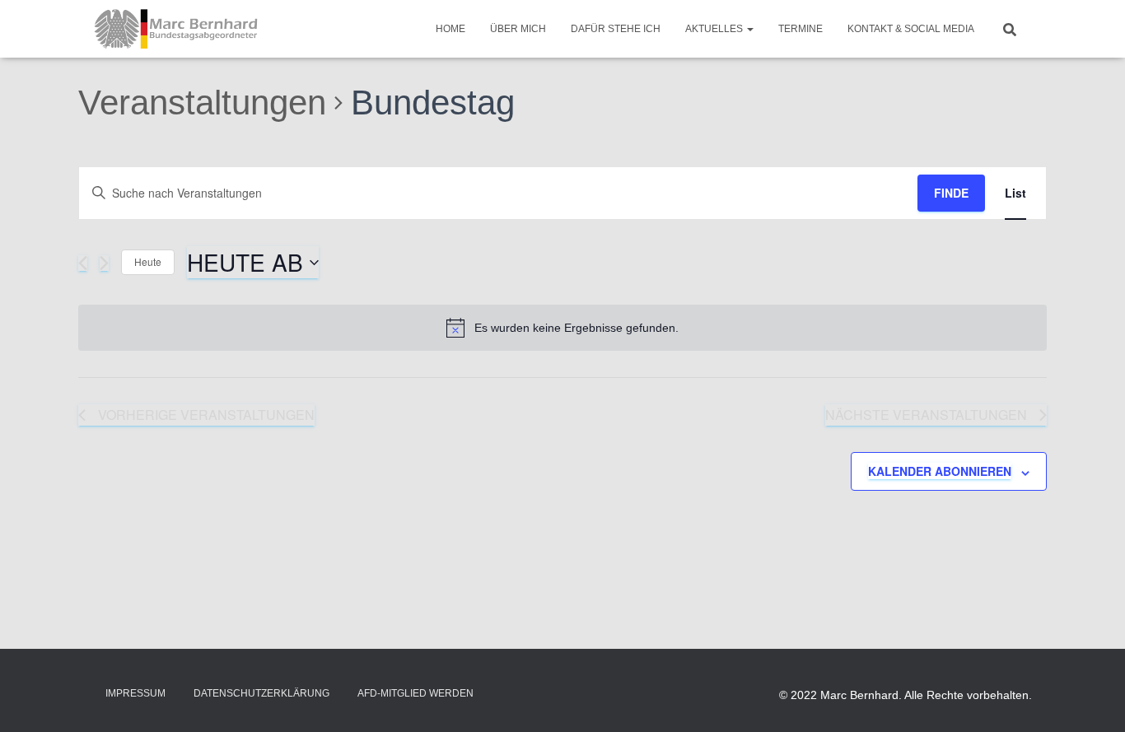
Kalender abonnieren (939, 471)
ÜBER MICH (518, 29)
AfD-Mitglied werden (415, 693)
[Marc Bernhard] (176, 28)
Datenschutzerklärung (261, 693)
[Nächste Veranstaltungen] (104, 263)
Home (450, 29)
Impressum (135, 693)
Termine (800, 29)
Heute (147, 261)
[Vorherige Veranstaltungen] (82, 263)
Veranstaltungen (202, 102)
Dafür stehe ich (616, 29)
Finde (951, 192)
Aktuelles (715, 29)
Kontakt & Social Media (910, 29)
